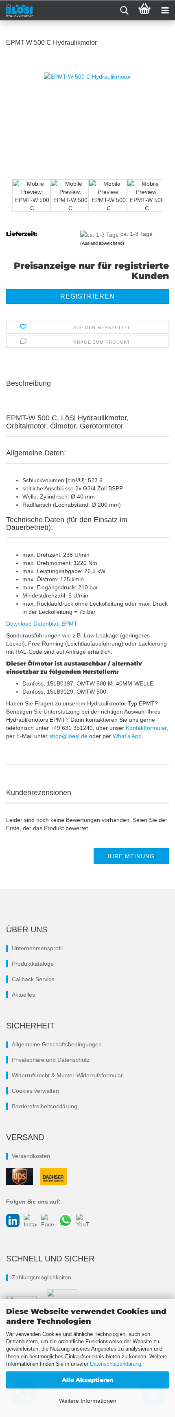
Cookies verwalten (35, 1091)
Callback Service (33, 979)
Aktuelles (23, 994)
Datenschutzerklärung (115, 1364)
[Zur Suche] (124, 10)
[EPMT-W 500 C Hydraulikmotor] (87, 115)
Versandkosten (31, 1156)
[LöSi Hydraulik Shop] (16, 10)
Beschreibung (28, 383)
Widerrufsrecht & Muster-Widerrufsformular (67, 1075)
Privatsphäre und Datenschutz (51, 1060)
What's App (127, 736)
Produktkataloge (33, 964)
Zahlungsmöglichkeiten (41, 1277)
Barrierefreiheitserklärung (44, 1106)
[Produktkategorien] (165, 10)
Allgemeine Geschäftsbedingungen (57, 1044)
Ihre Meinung (131, 856)
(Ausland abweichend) (102, 243)
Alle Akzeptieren (88, 1380)
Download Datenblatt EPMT (41, 623)
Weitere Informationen (87, 1400)
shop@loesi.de (68, 736)
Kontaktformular (146, 728)
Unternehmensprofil (37, 948)
